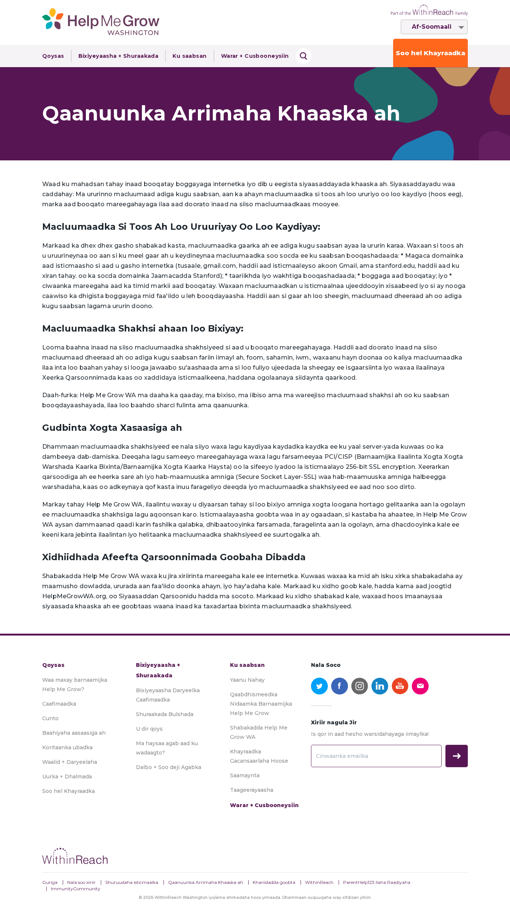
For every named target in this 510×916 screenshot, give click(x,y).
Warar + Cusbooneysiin (255, 56)
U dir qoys (149, 728)
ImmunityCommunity (75, 888)
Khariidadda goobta (274, 882)
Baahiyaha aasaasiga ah (74, 733)
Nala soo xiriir (81, 882)
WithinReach (319, 882)
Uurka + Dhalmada (67, 776)
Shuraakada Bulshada (164, 714)
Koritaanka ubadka (67, 747)
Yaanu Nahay (247, 680)
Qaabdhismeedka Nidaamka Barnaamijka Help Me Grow (261, 703)
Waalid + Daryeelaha (69, 762)
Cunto (50, 718)
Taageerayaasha (251, 790)
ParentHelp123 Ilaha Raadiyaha (376, 882)
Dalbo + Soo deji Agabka (168, 767)
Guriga (49, 882)
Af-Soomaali (431, 26)
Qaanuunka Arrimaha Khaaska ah (205, 882)
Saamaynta (244, 775)
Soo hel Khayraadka (430, 53)
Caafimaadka (59, 703)
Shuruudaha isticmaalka (131, 882)
